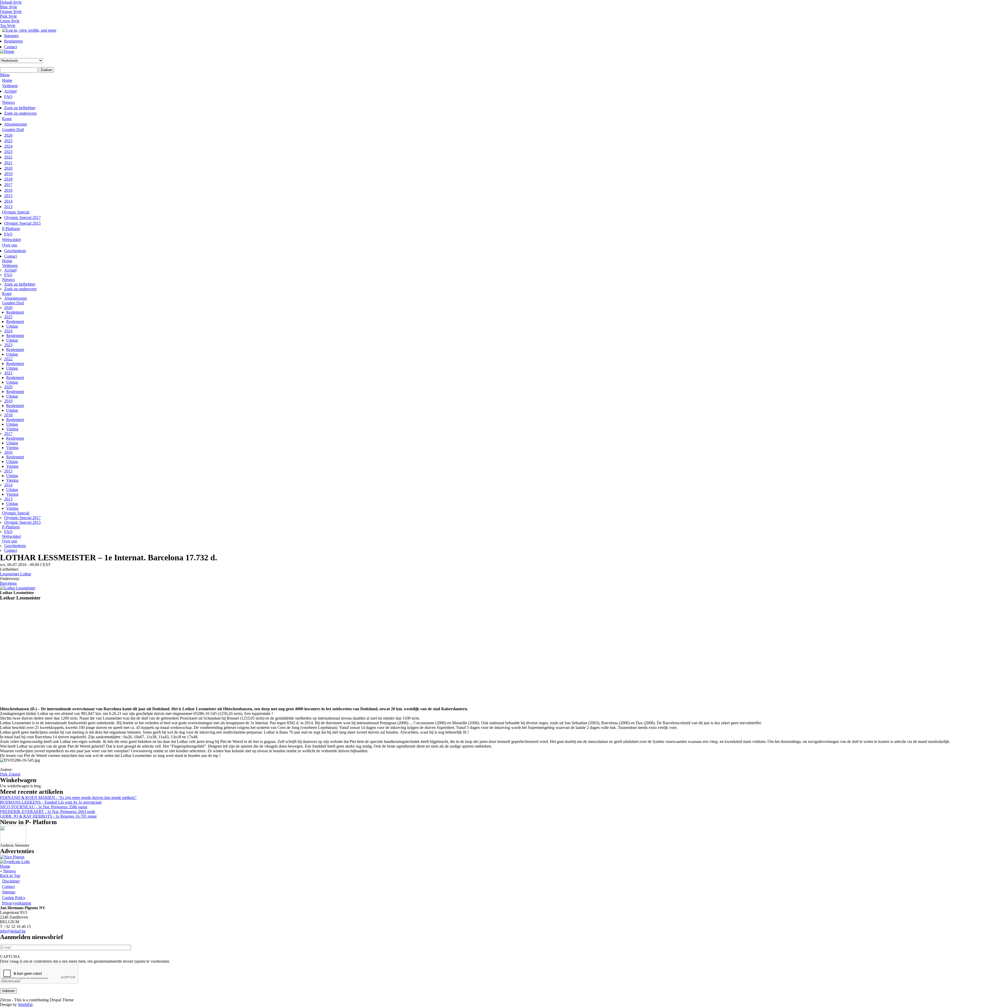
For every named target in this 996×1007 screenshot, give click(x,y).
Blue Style (8, 7)
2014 (8, 201)
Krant (6, 118)
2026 (8, 135)
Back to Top (10, 875)
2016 (8, 190)
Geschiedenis (15, 251)
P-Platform (11, 228)
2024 (8, 146)
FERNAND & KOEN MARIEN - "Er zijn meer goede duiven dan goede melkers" (68, 797)
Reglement (15, 312)
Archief (10, 91)
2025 (8, 141)
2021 (8, 163)
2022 (8, 157)
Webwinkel (11, 239)
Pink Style (8, 16)
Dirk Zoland (10, 774)
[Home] (7, 51)
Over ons (9, 245)
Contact (10, 47)
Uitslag (12, 326)
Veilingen (10, 86)
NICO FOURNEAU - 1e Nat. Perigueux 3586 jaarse (43, 807)
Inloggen (11, 35)
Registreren (13, 41)
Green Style (9, 21)
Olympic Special (15, 212)
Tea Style (7, 25)
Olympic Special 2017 (22, 217)
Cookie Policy (13, 897)
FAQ (8, 96)
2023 (8, 151)
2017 (8, 184)
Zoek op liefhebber (19, 108)
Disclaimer (11, 881)
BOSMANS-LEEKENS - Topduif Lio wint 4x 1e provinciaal (50, 802)
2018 (8, 179)
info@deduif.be (13, 931)
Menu (5, 75)
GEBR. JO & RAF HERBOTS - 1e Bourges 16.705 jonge (48, 816)
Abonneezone (15, 124)
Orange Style (11, 11)
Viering (12, 429)
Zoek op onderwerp (20, 113)
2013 (8, 206)
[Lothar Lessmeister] (17, 588)
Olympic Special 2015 (22, 223)
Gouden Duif (13, 129)
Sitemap (8, 892)
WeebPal (25, 1004)
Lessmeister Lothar (15, 574)
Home (7, 80)
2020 (8, 168)
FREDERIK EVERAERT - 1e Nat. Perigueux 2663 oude (47, 811)
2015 (8, 196)
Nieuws (8, 102)
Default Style (11, 2)
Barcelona (8, 583)
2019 (8, 173)
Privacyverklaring (16, 903)
